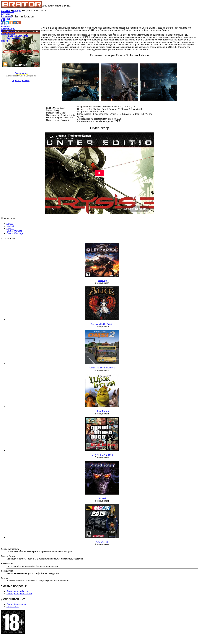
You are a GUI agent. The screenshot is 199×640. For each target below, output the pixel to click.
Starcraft (102, 498)
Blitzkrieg (102, 280)
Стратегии (6, 16)
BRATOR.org (7, 11)
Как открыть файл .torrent (19, 591)
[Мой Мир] (15, 22)
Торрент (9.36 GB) (21, 80)
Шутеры (5, 14)
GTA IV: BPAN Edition (102, 455)
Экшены (5, 19)
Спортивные (8, 31)
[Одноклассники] (11, 22)
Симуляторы (8, 28)
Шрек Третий (102, 411)
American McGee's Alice (102, 324)
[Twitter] (7, 22)
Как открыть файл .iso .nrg (19, 594)
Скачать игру (21, 73)
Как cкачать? (8, 33)
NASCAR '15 (102, 542)
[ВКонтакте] (3, 22)
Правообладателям (17, 36)
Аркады (5, 26)
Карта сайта (12, 38)
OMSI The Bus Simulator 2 (102, 368)
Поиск (4, 41)
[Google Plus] (19, 22)
